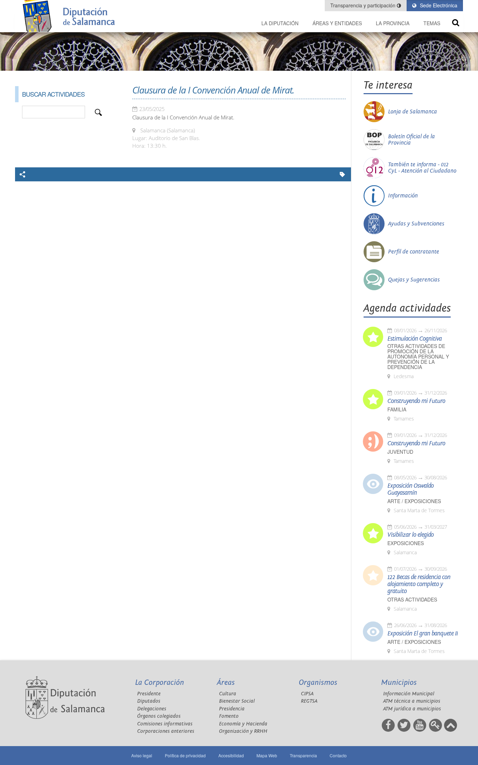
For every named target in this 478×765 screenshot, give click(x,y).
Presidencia (232, 709)
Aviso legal (141, 755)
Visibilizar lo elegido (410, 534)
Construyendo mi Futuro (416, 401)
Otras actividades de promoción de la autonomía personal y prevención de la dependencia (418, 356)
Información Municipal (408, 694)
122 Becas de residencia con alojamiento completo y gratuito (418, 584)
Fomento (229, 716)
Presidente (149, 694)
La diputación (279, 23)
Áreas (226, 682)
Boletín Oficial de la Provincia (411, 139)
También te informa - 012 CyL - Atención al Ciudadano (422, 167)
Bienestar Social (237, 701)
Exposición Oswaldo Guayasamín (410, 489)
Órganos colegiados (159, 716)
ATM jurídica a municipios (412, 709)
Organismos (318, 682)
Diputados (148, 701)
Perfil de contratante (413, 252)
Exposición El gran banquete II (422, 633)
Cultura (227, 694)
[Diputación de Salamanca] (71, 16)
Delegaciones (151, 709)
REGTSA (309, 701)
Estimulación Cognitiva (414, 338)
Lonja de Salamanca (412, 112)
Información (403, 196)
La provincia (392, 23)
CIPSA (307, 694)
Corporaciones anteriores (165, 731)
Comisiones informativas (164, 724)
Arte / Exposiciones (414, 501)
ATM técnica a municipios (411, 701)
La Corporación (159, 682)
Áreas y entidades (337, 23)
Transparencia (303, 755)
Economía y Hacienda (243, 724)
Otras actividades (412, 599)
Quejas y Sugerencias (414, 280)
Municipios (399, 682)
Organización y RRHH (243, 731)
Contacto (338, 755)
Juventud (400, 451)
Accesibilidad (231, 755)
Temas (431, 23)
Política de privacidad (185, 755)
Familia (396, 409)
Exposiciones (405, 543)
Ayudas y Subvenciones (416, 224)
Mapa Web (266, 755)
